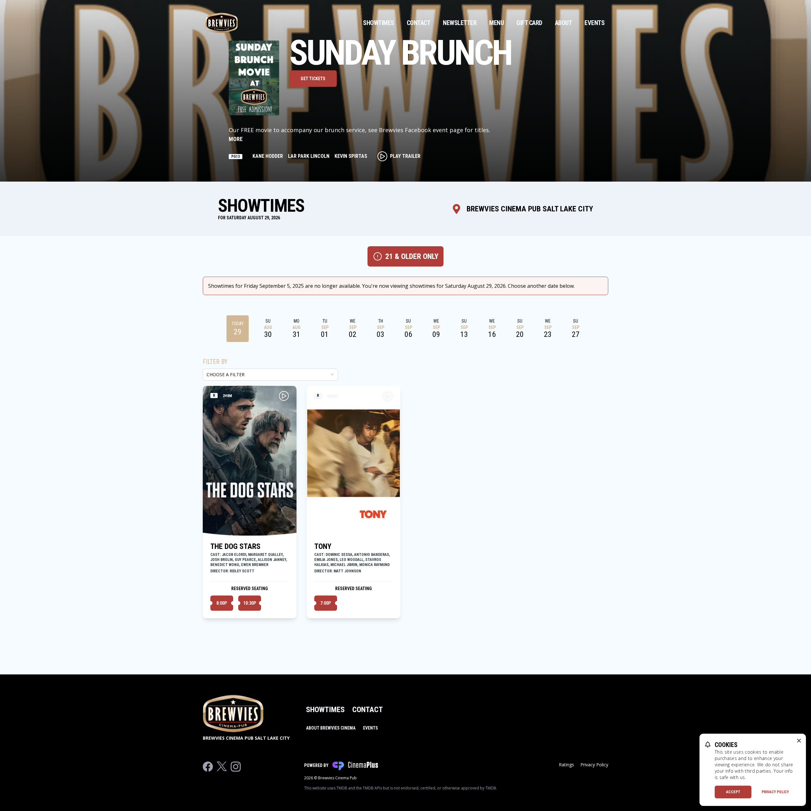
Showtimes (378, 23)
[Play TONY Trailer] (388, 396)
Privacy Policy (594, 765)
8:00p (221, 603)
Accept (733, 792)
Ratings (566, 765)
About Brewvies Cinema (330, 728)
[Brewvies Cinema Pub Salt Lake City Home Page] (221, 23)
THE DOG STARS (235, 546)
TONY (322, 546)
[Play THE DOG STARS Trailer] (284, 396)
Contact (419, 23)
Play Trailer (405, 156)
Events (594, 23)
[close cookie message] (799, 740)
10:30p (249, 603)
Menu (496, 23)
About (563, 23)
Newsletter (459, 23)
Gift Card (529, 23)
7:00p (325, 603)
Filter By (215, 361)
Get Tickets (313, 78)
